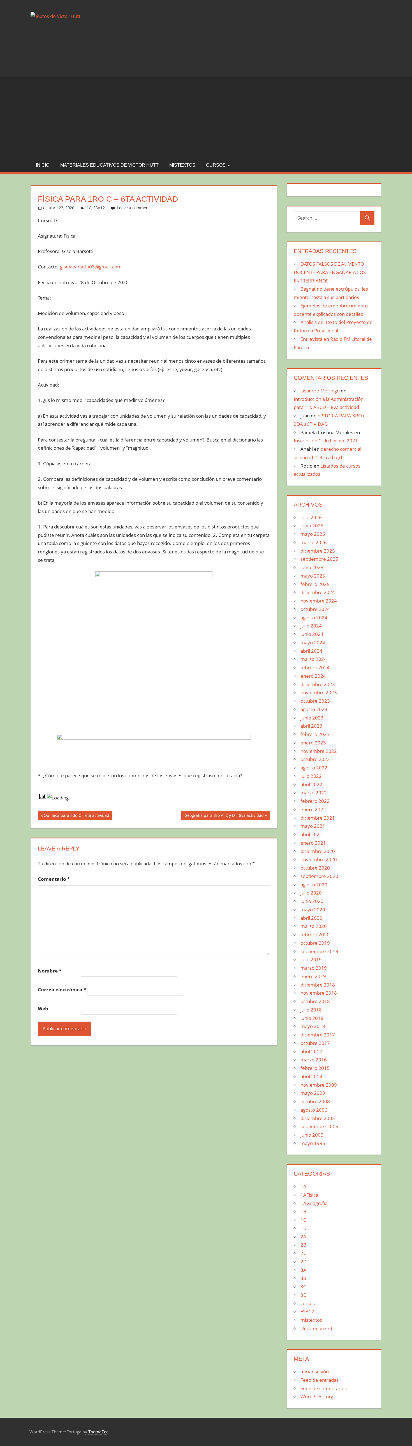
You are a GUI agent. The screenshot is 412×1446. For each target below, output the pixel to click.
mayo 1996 (312, 1143)
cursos (216, 165)
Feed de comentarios (323, 1388)
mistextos (182, 165)
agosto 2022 (313, 767)
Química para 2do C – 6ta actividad (76, 816)
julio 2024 (311, 625)
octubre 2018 (315, 1001)
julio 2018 (311, 1009)
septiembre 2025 (319, 559)
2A (303, 1236)
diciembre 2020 (317, 851)
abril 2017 (311, 1051)
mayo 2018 (312, 1026)
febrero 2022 (315, 801)
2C (303, 1253)
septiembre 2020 (319, 876)
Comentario (54, 879)
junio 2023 (311, 717)
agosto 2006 (313, 1110)
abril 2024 (311, 651)
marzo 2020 (313, 926)
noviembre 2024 (318, 600)
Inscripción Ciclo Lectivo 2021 (326, 440)
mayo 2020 (312, 909)
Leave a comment (133, 207)
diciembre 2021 (317, 818)
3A (303, 1270)
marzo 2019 (313, 968)
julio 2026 (311, 517)
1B (303, 1211)
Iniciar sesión (314, 1371)
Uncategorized (316, 1328)
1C (89, 207)
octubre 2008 (315, 1101)
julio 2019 (311, 959)
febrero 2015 (315, 1068)
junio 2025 (311, 567)
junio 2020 (311, 901)
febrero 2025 (315, 584)
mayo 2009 (312, 1093)
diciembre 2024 (317, 592)
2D (303, 1261)
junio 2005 (311, 1135)
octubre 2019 (315, 943)
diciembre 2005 (317, 1118)
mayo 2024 (312, 642)
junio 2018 (311, 1018)
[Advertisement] (206, 116)
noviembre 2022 (318, 751)
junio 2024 (311, 634)
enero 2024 (313, 676)
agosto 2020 (313, 884)
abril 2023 (311, 726)
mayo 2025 (312, 576)
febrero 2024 (315, 667)
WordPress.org (316, 1396)
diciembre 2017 (317, 1034)
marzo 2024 (313, 659)
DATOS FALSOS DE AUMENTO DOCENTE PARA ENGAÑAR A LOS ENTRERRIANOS (330, 272)
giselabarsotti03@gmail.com (91, 266)
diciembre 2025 (317, 551)
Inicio (42, 165)
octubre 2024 (315, 609)
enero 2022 (313, 809)
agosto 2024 (313, 617)
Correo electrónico (62, 989)
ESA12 (99, 207)
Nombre (49, 970)
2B (303, 1245)
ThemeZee (98, 1431)
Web (43, 1008)
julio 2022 (311, 776)
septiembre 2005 (319, 1126)
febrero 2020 (315, 934)
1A (303, 1186)
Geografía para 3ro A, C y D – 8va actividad (224, 816)
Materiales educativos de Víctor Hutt (109, 165)
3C (303, 1286)
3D (303, 1295)
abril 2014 (311, 1076)
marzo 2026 (313, 542)
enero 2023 (313, 742)
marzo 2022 (313, 792)
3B (303, 1278)
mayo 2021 (312, 826)
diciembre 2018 (317, 984)
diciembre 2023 (317, 684)
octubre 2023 (315, 701)
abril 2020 (311, 918)
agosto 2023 (313, 709)
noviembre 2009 (318, 1085)
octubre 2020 (315, 868)
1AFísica (309, 1195)
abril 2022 (311, 784)
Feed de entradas (319, 1380)
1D (303, 1228)
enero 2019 (313, 976)
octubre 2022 (315, 759)
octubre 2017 (315, 1043)
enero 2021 (313, 843)
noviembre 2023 (318, 692)
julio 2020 (311, 892)
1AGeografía (314, 1203)
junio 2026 (311, 525)
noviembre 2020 (318, 859)
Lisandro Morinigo (320, 390)
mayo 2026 (312, 534)
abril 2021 (311, 834)
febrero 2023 (315, 734)
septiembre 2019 (319, 951)
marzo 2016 (313, 1059)
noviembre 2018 (318, 993)
